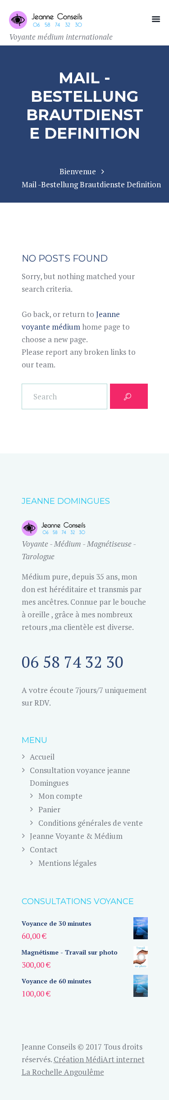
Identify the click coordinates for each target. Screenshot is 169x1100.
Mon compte (60, 796)
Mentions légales (67, 863)
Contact (44, 849)
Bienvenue (77, 171)
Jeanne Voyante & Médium (76, 836)
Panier (49, 809)
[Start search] (129, 396)
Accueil (42, 756)
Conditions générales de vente (90, 823)
